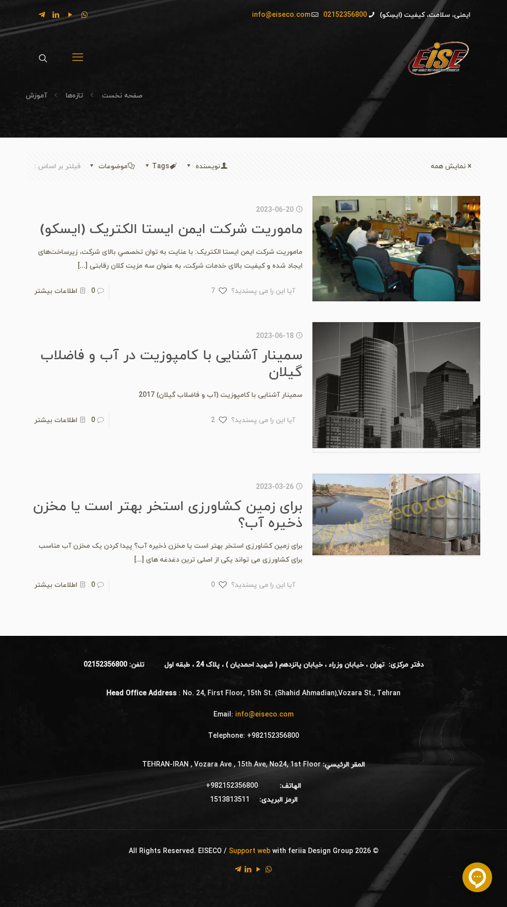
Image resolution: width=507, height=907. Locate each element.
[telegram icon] (42, 15)
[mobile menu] (77, 58)
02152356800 (345, 15)
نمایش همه (448, 166)
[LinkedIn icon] (55, 15)
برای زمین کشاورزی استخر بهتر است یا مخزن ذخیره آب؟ (168, 515)
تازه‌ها (74, 95)
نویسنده (207, 166)
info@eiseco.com (281, 15)
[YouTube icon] (70, 15)
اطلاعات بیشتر (55, 291)
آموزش (36, 95)
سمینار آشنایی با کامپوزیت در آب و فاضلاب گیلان (172, 364)
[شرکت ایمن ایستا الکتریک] (438, 58)
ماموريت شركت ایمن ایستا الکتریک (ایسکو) (171, 229)
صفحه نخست (121, 95)
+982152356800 (273, 736)
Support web (249, 851)
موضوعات (112, 166)
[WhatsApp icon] (84, 15)
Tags (160, 166)
